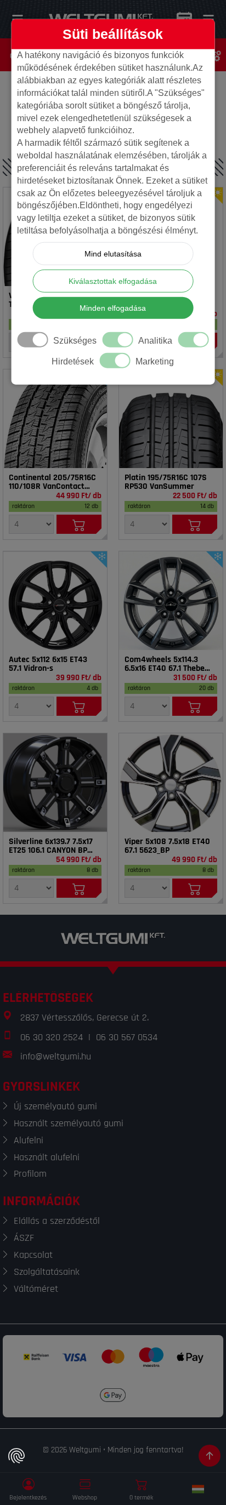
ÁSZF (24, 1238)
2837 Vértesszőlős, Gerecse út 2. (84, 1017)
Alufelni (28, 1140)
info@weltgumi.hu (55, 1056)
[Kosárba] (78, 524)
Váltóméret (36, 1288)
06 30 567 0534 (126, 1037)
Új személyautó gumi (55, 1106)
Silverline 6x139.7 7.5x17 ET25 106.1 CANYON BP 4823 (51, 846)
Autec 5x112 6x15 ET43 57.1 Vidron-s (48, 664)
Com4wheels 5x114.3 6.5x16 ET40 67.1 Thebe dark (165, 664)
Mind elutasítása (113, 253)
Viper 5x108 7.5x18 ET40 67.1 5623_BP (167, 846)
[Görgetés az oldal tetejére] (210, 1456)
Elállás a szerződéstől (57, 1221)
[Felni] (55, 600)
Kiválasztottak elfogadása (113, 281)
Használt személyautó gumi (68, 1123)
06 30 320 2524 (51, 1037)
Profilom (30, 1173)
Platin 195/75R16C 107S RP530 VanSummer (166, 482)
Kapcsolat (33, 1255)
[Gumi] (55, 418)
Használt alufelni (47, 1157)
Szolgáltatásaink (47, 1271)
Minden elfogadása (113, 308)
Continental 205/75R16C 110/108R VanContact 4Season (52, 482)
